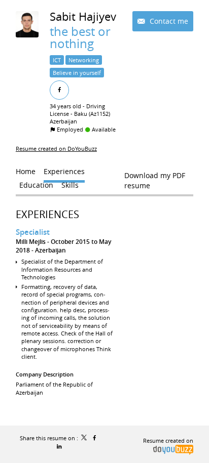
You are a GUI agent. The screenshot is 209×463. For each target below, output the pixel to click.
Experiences (47, 214)
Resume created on (168, 440)
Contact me (168, 21)
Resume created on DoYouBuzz (56, 148)
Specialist (33, 232)
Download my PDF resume (154, 178)
